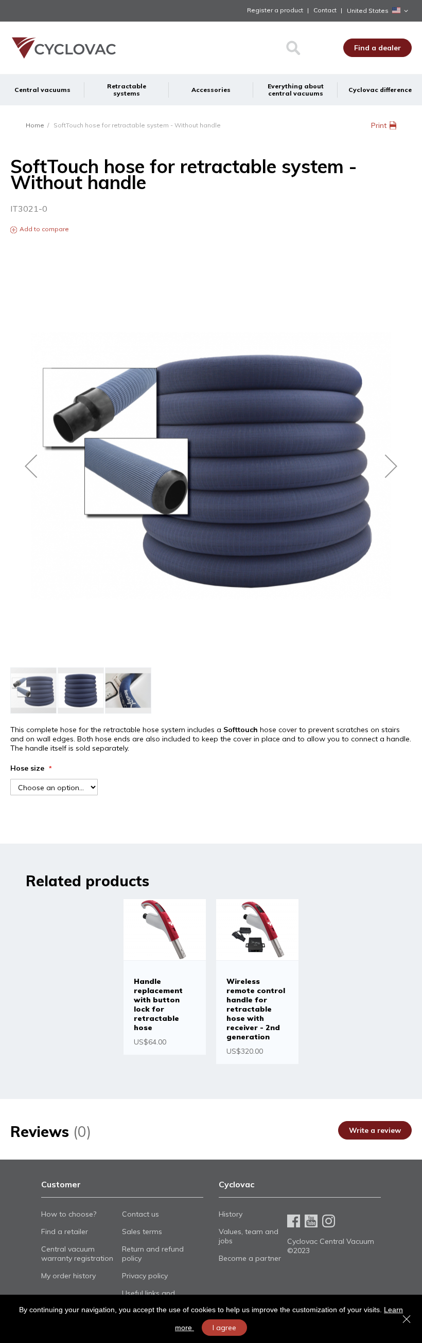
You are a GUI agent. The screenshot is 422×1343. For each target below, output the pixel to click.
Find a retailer (64, 1231)
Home (35, 125)
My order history (68, 1275)
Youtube (311, 1221)
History (230, 1214)
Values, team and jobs (248, 1236)
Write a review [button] (375, 1130)
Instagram (328, 1221)
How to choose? (68, 1214)
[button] (379, 10)
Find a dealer (377, 47)
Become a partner (250, 1258)
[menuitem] (42, 89)
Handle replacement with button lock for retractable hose (158, 1004)
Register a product (275, 10)
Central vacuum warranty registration (77, 1253)
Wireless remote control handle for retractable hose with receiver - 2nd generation (255, 1009)
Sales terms (142, 1231)
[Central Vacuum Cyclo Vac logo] (56, 47)
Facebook (293, 1221)
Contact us (140, 1214)
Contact (325, 10)
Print (378, 125)
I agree (224, 1327)
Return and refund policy (153, 1253)
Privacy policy (145, 1275)
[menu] (211, 89)
